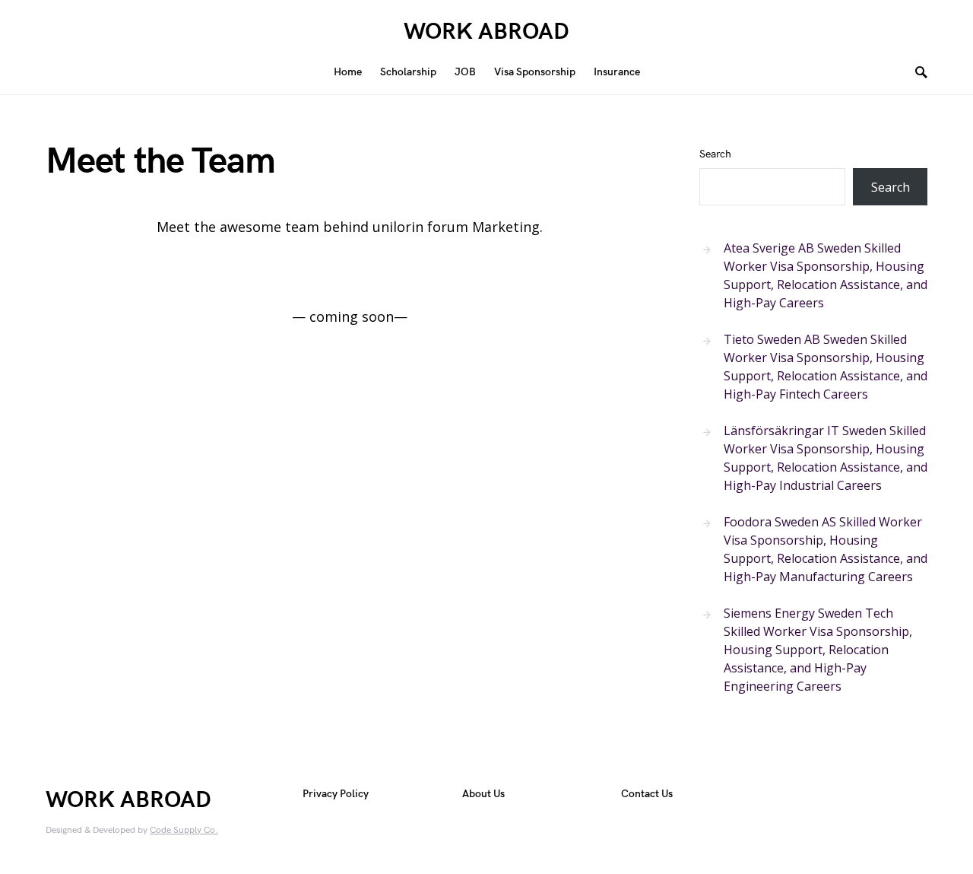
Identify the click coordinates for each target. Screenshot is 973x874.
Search (715, 154)
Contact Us (647, 793)
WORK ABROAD (486, 32)
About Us (483, 793)
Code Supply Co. (184, 830)
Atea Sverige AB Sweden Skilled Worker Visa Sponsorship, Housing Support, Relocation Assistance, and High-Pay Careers (825, 275)
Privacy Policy (336, 793)
